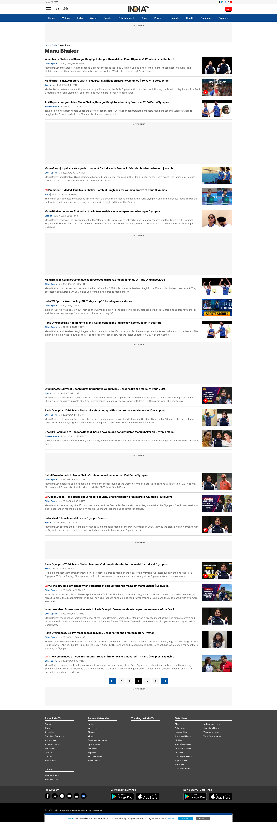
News (47, 568)
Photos (158, 18)
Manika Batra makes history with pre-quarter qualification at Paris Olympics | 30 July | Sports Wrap (107, 80)
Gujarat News (181, 760)
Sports (107, 18)
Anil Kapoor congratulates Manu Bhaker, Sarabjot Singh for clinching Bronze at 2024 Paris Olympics (107, 102)
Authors (48, 756)
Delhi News (180, 728)
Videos (66, 18)
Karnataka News (182, 768)
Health (189, 18)
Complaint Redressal (54, 736)
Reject (203, 818)
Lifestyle (174, 18)
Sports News (94, 744)
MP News (179, 740)
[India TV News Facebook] (226, 2)
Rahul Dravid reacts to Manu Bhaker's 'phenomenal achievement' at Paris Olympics (96, 475)
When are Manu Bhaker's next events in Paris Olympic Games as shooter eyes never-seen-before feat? (109, 609)
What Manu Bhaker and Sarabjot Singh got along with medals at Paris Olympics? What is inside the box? (109, 59)
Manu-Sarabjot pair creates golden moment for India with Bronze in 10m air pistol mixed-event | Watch (109, 168)
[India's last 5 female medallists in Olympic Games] (217, 524)
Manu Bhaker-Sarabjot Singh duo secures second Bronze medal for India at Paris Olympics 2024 (105, 279)
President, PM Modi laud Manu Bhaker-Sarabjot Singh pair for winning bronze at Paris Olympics (107, 190)
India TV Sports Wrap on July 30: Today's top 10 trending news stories (88, 301)
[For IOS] (220, 796)
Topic (54, 45)
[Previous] (112, 681)
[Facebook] (47, 796)
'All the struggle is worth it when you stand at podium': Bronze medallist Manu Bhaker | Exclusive (108, 585)
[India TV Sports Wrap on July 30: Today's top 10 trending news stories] (217, 307)
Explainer (223, 18)
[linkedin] (76, 796)
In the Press (50, 740)
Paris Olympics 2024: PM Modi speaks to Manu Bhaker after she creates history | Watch (100, 632)
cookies (170, 818)
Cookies (70, 818)
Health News (94, 760)
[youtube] (69, 796)
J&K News (179, 764)
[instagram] (62, 796)
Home (51, 18)
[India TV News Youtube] (231, 2)
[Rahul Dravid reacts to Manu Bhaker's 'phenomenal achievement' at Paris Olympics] (217, 481)
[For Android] (195, 796)
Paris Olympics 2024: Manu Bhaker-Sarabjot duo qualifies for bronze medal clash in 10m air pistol (105, 410)
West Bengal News (212, 736)
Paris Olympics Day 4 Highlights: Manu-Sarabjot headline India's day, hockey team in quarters (103, 322)
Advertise (49, 732)
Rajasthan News (211, 728)
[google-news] (84, 796)
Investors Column (53, 744)
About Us (49, 728)
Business (206, 18)
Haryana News (181, 732)
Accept (186, 818)
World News (93, 728)
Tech (144, 18)
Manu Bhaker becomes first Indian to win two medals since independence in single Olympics (102, 211)
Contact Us (50, 724)
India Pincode (51, 779)
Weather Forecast (53, 775)
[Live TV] (228, 9)
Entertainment (126, 18)
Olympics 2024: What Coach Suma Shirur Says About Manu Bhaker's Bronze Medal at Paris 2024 (105, 388)
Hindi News (50, 748)
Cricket (48, 215)
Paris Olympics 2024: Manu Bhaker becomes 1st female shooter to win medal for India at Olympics (106, 564)
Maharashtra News (212, 724)
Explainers (93, 752)
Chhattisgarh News (184, 756)
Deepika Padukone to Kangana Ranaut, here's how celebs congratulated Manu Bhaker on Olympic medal (109, 431)
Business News (95, 756)
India (80, 18)
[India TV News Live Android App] (122, 796)
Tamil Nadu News (183, 748)
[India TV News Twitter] (229, 2)
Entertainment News (97, 740)
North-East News (183, 744)
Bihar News (180, 724)
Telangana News (211, 732)
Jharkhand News (183, 736)
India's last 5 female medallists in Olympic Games (75, 518)
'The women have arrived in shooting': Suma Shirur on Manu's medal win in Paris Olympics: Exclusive (111, 656)
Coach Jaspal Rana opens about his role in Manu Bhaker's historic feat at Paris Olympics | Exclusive (110, 496)
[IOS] (220, 2)
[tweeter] (55, 796)
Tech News (93, 748)
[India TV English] (138, 9)
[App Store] (147, 796)
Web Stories (50, 760)
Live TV (48, 752)
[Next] (164, 681)
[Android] (222, 2)
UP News (179, 752)
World (93, 18)
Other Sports (51, 63)
